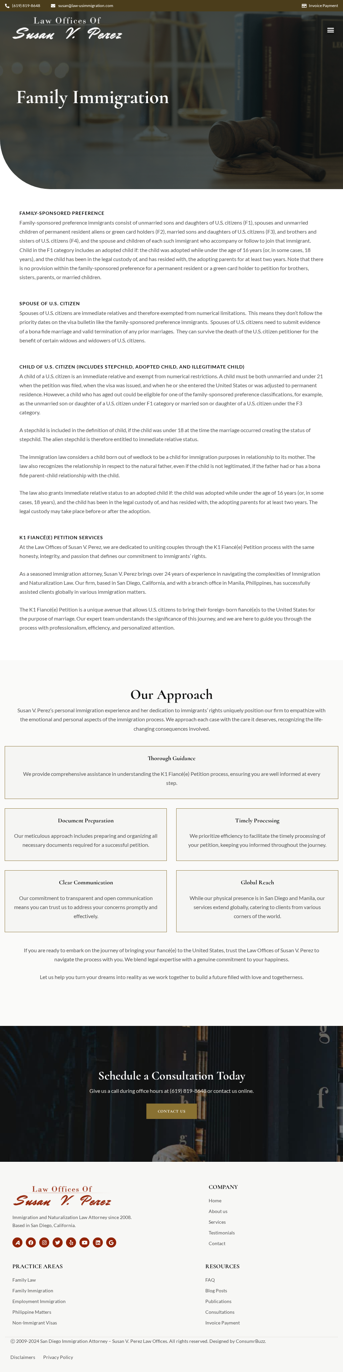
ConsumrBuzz (250, 1341)
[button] (330, 29)
